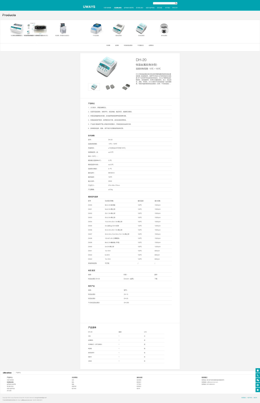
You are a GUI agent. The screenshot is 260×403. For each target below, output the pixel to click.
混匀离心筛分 (139, 7)
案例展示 (139, 382)
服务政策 (139, 377)
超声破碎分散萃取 (129, 7)
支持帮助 (74, 377)
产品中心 (10, 377)
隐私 (73, 382)
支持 (73, 380)
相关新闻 (139, 380)
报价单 (138, 388)
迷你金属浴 (164, 35)
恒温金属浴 (141, 35)
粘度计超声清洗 (150, 7)
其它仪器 (159, 7)
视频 (73, 384)
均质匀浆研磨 (107, 7)
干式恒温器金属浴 (94, 302)
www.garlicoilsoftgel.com (40, 397)
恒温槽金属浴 (118, 7)
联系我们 (139, 386)
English (175, 7)
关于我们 (167, 7)
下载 (155, 279)
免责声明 (74, 386)
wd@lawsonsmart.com (212, 382)
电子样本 (74, 388)
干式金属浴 (96, 35)
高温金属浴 (119, 35)
